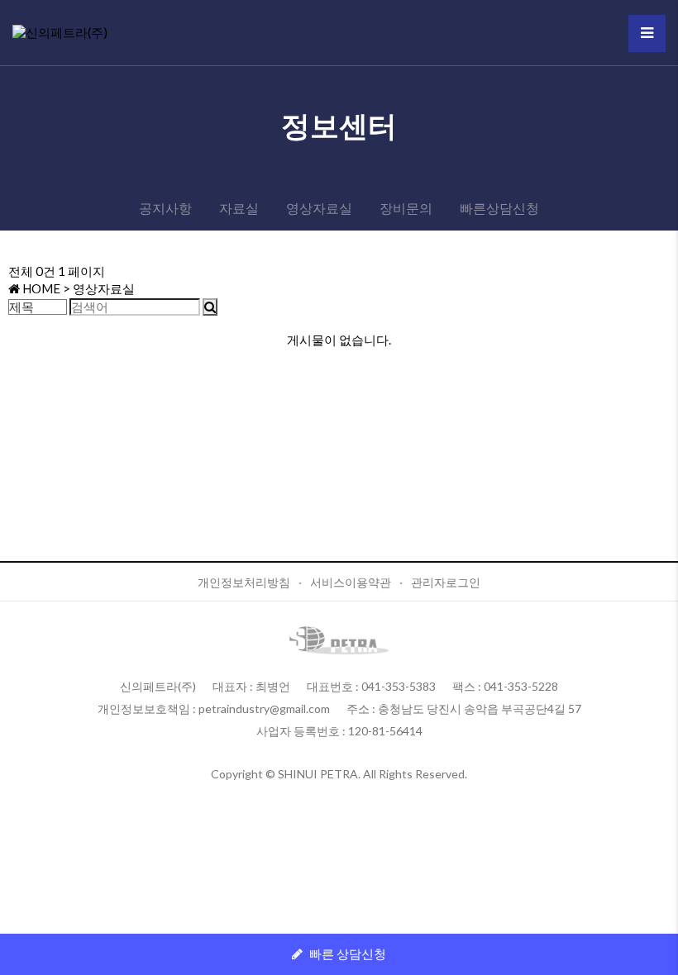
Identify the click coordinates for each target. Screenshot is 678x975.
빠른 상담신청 (346, 953)
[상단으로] (657, 954)
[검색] (210, 307)
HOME (40, 288)
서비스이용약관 (350, 582)
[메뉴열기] (647, 33)
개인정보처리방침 (244, 582)
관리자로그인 (445, 582)
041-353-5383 (398, 686)
